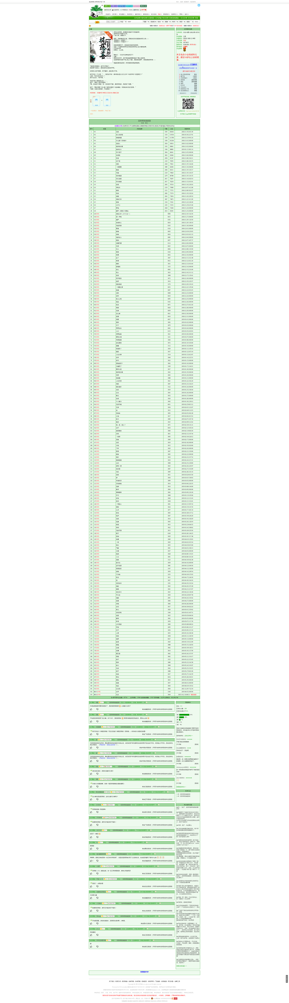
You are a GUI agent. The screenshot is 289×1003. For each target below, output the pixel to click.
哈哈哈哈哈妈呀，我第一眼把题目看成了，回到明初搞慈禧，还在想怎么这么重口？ (187, 876)
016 (95, 176)
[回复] (170, 709)
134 (95, 521)
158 (95, 592)
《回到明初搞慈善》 (114, 702)
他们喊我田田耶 (101, 854)
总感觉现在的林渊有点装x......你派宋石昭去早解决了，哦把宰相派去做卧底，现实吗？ (187, 961)
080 (95, 363)
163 (95, 606)
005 (95, 143)
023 (95, 196)
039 (95, 243)
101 (95, 425)
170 (95, 627)
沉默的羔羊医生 (101, 892)
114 (95, 463)
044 (95, 258)
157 (95, 589)
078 (95, 357)
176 (95, 645)
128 (95, 504)
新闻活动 (145, 14)
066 (95, 322)
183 (95, 665)
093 (95, 401)
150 (95, 568)
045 (95, 261)
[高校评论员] (102, 879)
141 (95, 542)
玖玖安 (183, 85)
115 (95, 466)
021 (95, 190)
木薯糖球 (98, 727)
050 (95, 275)
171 (95, 630)
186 (95, 674)
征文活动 (153, 14)
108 (95, 445)
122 (95, 486)
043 (95, 255)
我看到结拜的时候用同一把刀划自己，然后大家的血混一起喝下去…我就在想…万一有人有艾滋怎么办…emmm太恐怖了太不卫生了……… (187, 842)
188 (95, 680)
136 (95, 527)
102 (95, 428)
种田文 (105, 93)
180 (95, 656)
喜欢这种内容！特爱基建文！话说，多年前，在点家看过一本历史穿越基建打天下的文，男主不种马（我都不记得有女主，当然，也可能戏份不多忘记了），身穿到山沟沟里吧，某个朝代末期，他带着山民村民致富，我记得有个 (187, 928)
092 (95, 398)
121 (95, 483)
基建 (114, 93)
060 (95, 305)
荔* (97, 740)
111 (95, 454)
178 (95, 650)
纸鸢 (97, 702)
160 (95, 598)
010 (95, 158)
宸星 (97, 779)
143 (95, 548)
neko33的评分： (181, 778)
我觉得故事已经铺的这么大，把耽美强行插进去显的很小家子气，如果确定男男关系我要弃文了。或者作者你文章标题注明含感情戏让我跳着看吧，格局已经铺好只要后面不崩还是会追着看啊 (187, 952)
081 (95, 366)
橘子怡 (183, 76)
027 (95, 208)
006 (95, 146)
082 (95, 369)
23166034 (98, 805)
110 (95, 451)
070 (95, 334)
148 (95, 563)
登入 (177, 2)
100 (95, 422)
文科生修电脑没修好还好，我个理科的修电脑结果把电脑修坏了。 (187, 829)
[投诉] (149, 709)
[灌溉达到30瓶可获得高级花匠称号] (112, 818)
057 (95, 296)
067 (95, 325)
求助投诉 (166, 14)
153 (95, 577)
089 (95, 390)
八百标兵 (99, 903)
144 (95, 551)
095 (95, 407)
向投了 (151, 25)
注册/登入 (174, 14)
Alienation (183, 87)
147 (95, 560)
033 (95, 225)
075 (95, 349)
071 (95, 337)
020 (95, 187)
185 (95, 671)
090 (95, 392)
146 (95, 557)
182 (95, 662)
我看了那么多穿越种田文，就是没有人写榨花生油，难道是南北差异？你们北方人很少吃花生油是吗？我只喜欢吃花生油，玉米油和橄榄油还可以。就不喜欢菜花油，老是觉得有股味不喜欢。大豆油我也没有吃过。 (187, 890)
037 (95, 237)
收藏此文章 (118, 126)
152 (95, 574)
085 (95, 378)
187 (95, 677)
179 (95, 653)
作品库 (108, 14)
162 (95, 604)
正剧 (117, 93)
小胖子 (99, 866)
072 (95, 340)
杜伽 (97, 766)
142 (95, 545)
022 (95, 193)
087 (95, 384)
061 (95, 307)
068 (95, 328)
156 (95, 586)
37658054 (99, 817)
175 (95, 642)
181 (95, 659)
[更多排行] (183, 93)
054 (95, 287)
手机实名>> (103, 745)
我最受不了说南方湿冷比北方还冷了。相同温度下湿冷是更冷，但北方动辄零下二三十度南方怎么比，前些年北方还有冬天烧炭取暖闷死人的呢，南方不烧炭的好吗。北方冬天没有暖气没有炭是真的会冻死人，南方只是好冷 (187, 817)
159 (95, 595)
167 (95, 618)
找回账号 (186, 2)
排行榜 (114, 14)
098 (95, 416)
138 (95, 533)
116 (95, 469)
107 (95, 442)
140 (95, 539)
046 (95, 264)
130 (95, 510)
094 (95, 404)
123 (95, 489)
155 (95, 583)
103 (95, 431)
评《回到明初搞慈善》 (184, 794)
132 (95, 516)
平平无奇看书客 (101, 940)
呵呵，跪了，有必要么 (185, 825)
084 (95, 375)
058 (95, 299)
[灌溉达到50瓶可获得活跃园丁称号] (108, 766)
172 (95, 633)
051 (95, 278)
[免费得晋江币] (127, 126)
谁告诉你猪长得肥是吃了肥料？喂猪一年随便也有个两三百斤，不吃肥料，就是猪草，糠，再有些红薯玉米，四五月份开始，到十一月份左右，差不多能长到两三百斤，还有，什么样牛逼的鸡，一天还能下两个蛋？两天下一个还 (187, 866)
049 (95, 272)
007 (95, 149)
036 (95, 234)
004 (95, 140)
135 (95, 524)
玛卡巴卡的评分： (181, 739)
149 (95, 565)
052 (95, 281)
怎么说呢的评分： (181, 748)
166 (95, 615)
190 (95, 686)
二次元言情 (183, 18)
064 (95, 316)
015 (95, 173)
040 (95, 246)
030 (95, 217)
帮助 (180, 14)
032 (95, 222)
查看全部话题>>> (181, 966)
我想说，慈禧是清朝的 (185, 902)
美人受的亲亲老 (185, 74)
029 (95, 214)
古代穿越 (158, 18)
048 (95, 269)
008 (95, 152)
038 (95, 240)
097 (95, 413)
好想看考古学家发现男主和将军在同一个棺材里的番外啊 (187, 881)
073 (95, 343)
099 (95, 419)
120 (95, 480)
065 (95, 319)
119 (95, 477)
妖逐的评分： (180, 756)
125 (95, 495)
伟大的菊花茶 (100, 792)
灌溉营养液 (144, 126)
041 (95, 249)
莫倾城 (183, 80)
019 (95, 184)
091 (95, 395)
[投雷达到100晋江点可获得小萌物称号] (107, 792)
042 (95, 252)
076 (95, 351)
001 (95, 132)
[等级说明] (194, 93)
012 (95, 164)
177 (95, 648)
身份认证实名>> (112, 745)
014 (95, 170)
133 (95, 519)
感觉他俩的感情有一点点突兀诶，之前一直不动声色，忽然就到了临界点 (187, 937)
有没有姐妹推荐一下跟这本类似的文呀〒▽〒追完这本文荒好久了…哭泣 (187, 906)
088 (95, 387)
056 (95, 293)
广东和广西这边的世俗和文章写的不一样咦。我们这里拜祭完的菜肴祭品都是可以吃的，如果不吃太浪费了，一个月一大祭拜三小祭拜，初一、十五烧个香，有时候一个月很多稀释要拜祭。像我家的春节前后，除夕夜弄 (187, 915)
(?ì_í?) (98, 929)
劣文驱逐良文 (185, 90)
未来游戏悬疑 (174, 18)
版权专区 (137, 14)
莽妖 (182, 81)
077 (95, 354)
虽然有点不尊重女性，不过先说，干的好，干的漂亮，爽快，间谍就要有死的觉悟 (187, 943)
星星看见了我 (185, 89)
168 (95, 621)
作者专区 (129, 14)
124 (95, 492)
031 (95, 220)
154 (95, 580)
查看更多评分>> (181, 787)
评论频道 (121, 14)
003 (95, 137)
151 (95, 571)
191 (95, 689)
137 (95, 530)
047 (95, 266)
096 (95, 410)
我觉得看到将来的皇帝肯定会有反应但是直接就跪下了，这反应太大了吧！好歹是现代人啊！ (187, 835)
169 (95, 624)
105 (95, 436)
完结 (196, 18)
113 (95, 460)
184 (95, 668)
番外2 (95, 694)
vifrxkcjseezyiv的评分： (183, 767)
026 (95, 205)
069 (95, 331)
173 (95, 636)
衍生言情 (191, 18)
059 (95, 302)
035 (95, 231)
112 (95, 457)
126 (95, 498)
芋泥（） (99, 879)
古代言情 (137, 18)
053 (95, 284)
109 (95, 448)
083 (95, 372)
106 (95, 439)
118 (95, 475)
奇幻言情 (165, 18)
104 (95, 434)
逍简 (182, 83)
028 (95, 211)
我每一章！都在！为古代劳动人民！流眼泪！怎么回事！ (186, 898)
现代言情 (144, 18)
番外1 (95, 691)
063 (95, 313)
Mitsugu (99, 916)
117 (95, 472)
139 (95, 536)
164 (95, 609)
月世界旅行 (184, 78)
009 (95, 155)
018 (95, 181)
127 (95, 501)
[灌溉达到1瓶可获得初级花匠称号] (110, 866)
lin (97, 842)
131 (95, 513)
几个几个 (99, 830)
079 (95, 360)
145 (95, 554)
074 (95, 346)
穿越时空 (100, 93)
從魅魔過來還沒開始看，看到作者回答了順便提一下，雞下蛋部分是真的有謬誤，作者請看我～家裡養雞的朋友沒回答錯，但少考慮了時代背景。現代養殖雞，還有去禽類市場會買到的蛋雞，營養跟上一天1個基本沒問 (187, 853)
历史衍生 (110, 93)
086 (95, 381)
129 (95, 507)
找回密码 (193, 2)
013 (95, 167)
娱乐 (186, 14)
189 (95, 683)
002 (95, 135)
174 (95, 639)
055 (95, 290)
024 (95, 199)
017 (95, 178)
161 (95, 601)
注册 (181, 2)
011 (95, 161)
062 (95, 310)
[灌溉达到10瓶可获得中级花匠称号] (111, 727)
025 (95, 202)
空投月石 (151, 126)
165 (95, 612)
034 (95, 228)
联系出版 (193, 44)
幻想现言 (151, 18)
